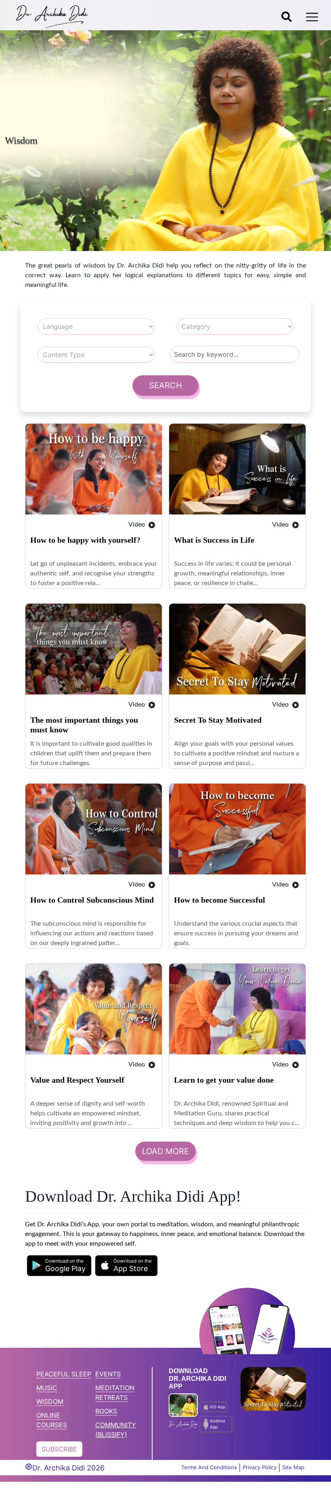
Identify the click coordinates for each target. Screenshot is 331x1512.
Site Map (293, 1467)
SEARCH (165, 385)
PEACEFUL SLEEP (63, 1374)
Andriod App (217, 1423)
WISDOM (49, 1401)
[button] (59, 1265)
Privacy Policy (260, 1467)
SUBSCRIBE (59, 1449)
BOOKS (106, 1411)
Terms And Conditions (209, 1467)
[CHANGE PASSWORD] (286, 17)
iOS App (217, 1406)
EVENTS (108, 1374)
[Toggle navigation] (312, 16)
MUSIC (46, 1388)
